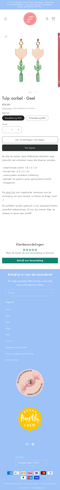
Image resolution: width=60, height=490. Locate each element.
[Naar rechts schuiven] (36, 92)
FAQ (7, 334)
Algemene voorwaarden (16, 347)
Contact (9, 340)
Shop (8, 315)
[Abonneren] (51, 293)
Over (8, 322)
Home (8, 309)
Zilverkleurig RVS (37, 118)
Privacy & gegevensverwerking (19, 353)
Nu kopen (30, 147)
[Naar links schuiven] (24, 92)
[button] (6, 19)
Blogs (8, 328)
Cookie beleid (12, 359)
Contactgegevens (38, 488)
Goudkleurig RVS (13, 118)
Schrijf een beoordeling (30, 260)
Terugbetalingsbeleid (49, 483)
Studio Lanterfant (16, 483)
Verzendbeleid (23, 488)
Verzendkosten (7, 108)
